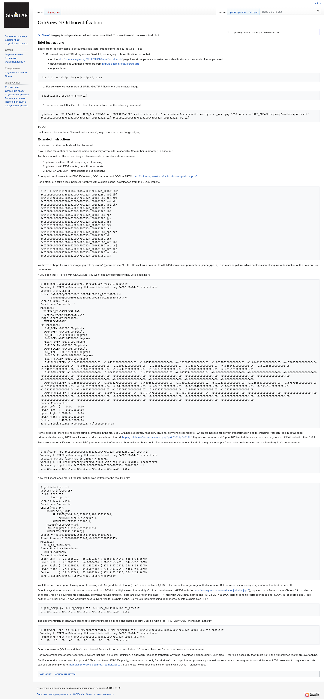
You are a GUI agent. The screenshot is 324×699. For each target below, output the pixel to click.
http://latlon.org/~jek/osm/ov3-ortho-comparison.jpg (164, 176)
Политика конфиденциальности (54, 694)
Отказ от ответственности (100, 694)
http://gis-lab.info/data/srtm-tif (119, 63)
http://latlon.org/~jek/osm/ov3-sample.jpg (93, 664)
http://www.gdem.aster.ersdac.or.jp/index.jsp (220, 590)
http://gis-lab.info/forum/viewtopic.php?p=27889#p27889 (155, 437)
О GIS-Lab (78, 694)
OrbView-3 (44, 35)
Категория (45, 673)
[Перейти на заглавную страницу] (17, 15)
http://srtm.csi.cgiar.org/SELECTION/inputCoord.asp (89, 59)
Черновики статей (65, 673)
